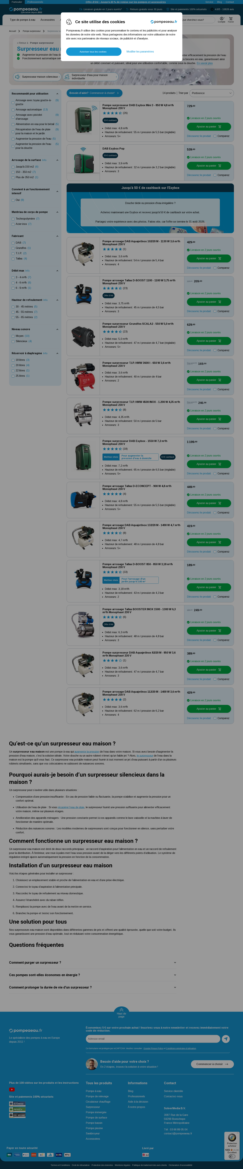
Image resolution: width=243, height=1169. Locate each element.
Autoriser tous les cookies (93, 51)
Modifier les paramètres (140, 51)
